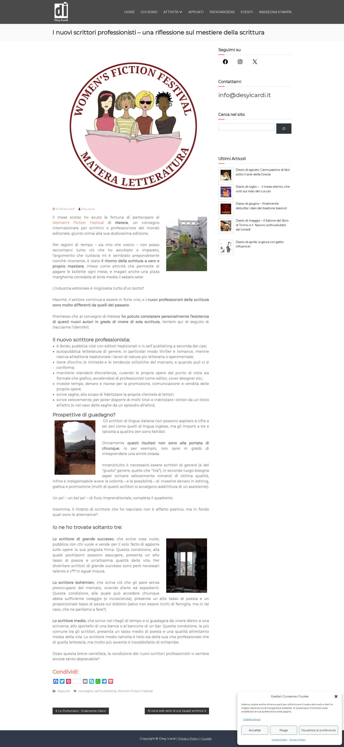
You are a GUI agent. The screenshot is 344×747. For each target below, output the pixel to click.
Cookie (206, 738)
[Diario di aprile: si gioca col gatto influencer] (225, 247)
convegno (85, 691)
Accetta (255, 730)
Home (129, 12)
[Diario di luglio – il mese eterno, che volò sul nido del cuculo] (225, 192)
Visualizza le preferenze (318, 730)
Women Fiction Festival (135, 691)
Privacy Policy (297, 739)
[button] (336, 696)
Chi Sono (149, 12)
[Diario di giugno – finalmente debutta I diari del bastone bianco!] (225, 208)
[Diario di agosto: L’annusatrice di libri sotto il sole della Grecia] (225, 175)
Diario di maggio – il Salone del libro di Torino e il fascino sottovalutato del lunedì (262, 225)
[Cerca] (283, 128)
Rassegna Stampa (275, 12)
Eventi (247, 12)
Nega (284, 730)
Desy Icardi (88, 208)
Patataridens (222, 12)
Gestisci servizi (251, 719)
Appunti (196, 12)
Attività (170, 12)
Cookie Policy (279, 739)
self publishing (105, 691)
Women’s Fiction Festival (78, 223)
